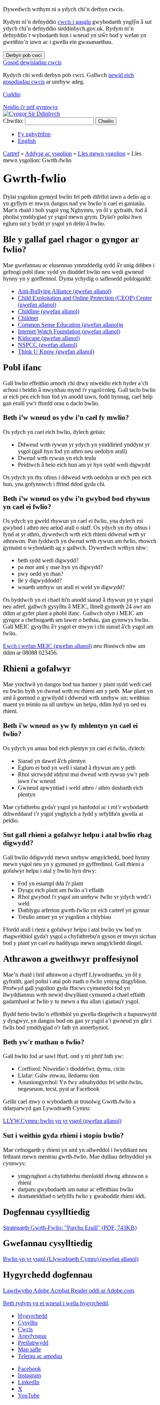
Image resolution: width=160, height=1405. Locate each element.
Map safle (29, 1349)
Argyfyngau (32, 1336)
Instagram (29, 1375)
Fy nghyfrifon (34, 134)
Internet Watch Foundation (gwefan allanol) (69, 331)
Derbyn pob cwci (24, 55)
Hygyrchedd (32, 1316)
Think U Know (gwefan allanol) (56, 351)
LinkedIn (28, 1382)
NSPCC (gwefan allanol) (47, 345)
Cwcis (25, 1329)
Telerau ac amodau (40, 1356)
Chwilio (105, 121)
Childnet (28, 318)
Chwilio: (13, 121)
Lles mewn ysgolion (101, 153)
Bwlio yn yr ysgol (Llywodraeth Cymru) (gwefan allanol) (70, 1259)
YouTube (28, 1395)
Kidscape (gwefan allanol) (49, 338)
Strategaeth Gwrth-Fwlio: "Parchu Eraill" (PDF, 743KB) (70, 1227)
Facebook (29, 1369)
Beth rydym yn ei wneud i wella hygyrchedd (55, 1303)
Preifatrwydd (33, 1342)
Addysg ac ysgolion (48, 153)
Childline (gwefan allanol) (48, 311)
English (27, 141)
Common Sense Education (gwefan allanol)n (70, 325)
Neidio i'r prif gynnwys (30, 107)
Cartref (11, 153)
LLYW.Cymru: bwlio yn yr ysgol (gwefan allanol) (62, 1121)
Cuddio (11, 94)
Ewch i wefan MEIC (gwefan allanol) (47, 646)
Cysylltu (28, 1322)
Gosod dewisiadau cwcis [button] (32, 62)
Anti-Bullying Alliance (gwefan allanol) (64, 291)
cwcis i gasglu (74, 22)
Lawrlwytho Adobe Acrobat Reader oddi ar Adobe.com (68, 1290)
